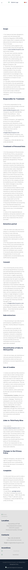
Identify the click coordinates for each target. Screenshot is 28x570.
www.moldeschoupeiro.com (16, 50)
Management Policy (14, 564)
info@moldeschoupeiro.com (11, 133)
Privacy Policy (22, 562)
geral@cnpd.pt (16, 491)
